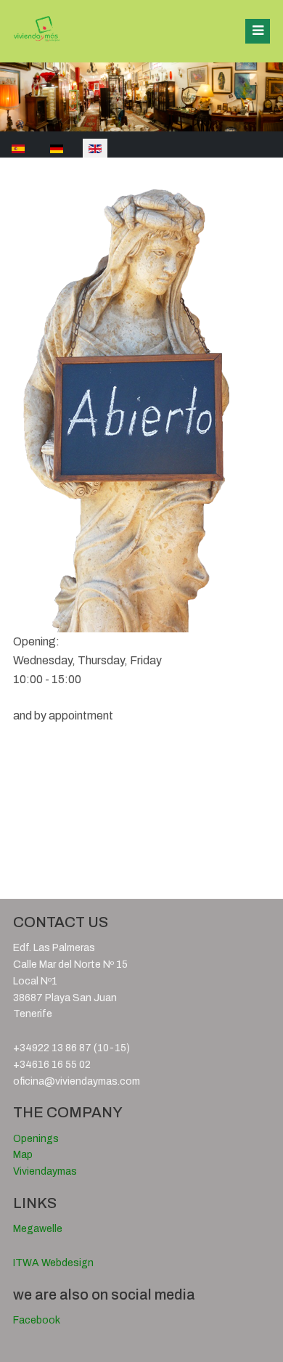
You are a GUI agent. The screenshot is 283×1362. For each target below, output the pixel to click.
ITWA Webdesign (53, 1262)
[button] (257, 31)
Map (23, 1154)
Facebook (36, 1320)
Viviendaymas (45, 1171)
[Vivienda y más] (36, 30)
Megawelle (37, 1228)
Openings (36, 1138)
